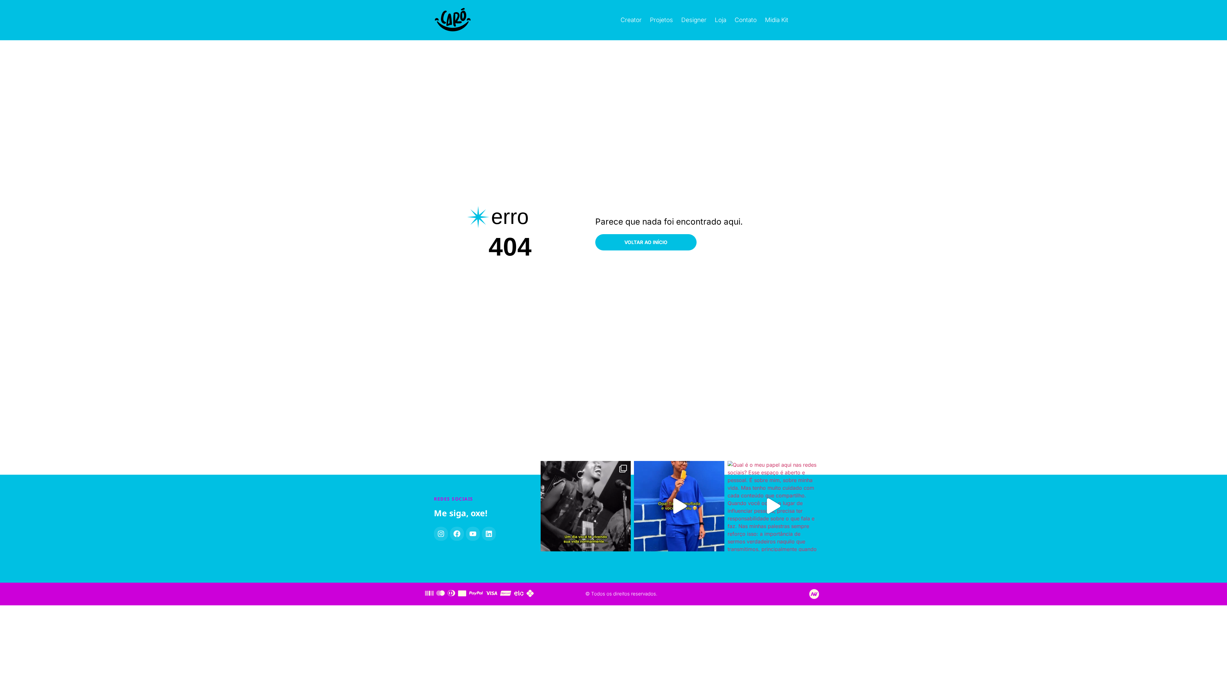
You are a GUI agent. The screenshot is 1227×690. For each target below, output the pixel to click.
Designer (693, 20)
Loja (720, 20)
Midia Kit (776, 20)
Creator (631, 20)
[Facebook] (457, 534)
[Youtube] (473, 534)
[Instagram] (441, 534)
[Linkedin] (489, 534)
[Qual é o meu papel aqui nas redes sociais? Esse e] (773, 506)
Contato (746, 20)
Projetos (661, 20)
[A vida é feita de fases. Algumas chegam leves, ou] (586, 506)
